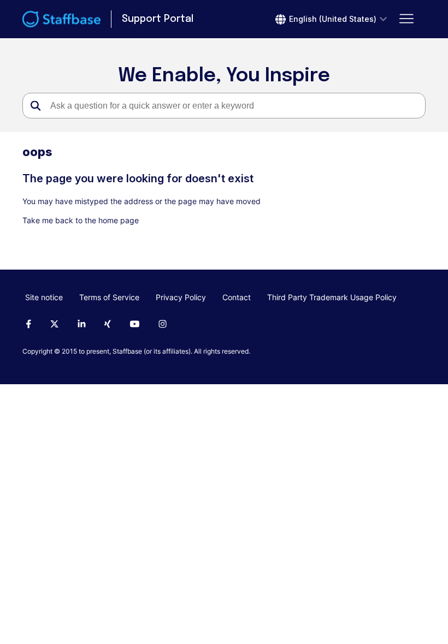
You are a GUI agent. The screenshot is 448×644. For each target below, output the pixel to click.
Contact (236, 297)
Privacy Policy (181, 297)
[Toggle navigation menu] (406, 19)
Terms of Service (109, 297)
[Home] (61, 19)
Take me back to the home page (80, 220)
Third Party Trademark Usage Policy (332, 297)
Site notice (44, 297)
